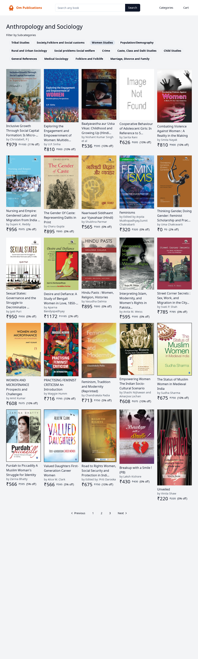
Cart (186, 7)
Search (132, 7)
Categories (166, 7)
